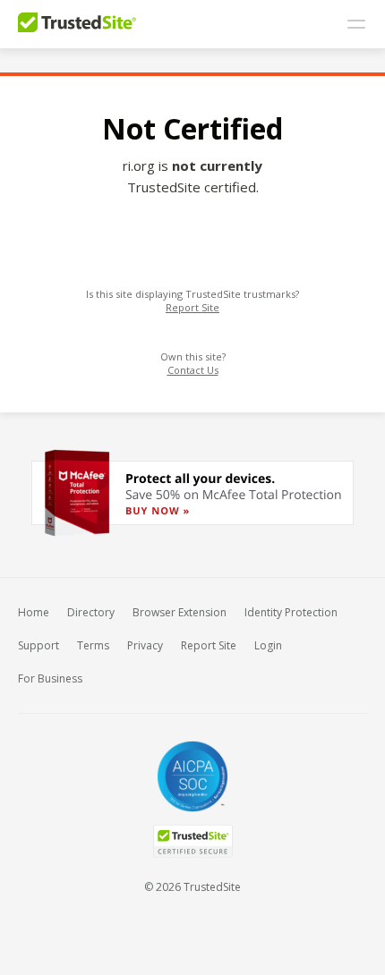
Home (33, 612)
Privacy (145, 645)
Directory (91, 612)
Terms (93, 645)
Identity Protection (291, 612)
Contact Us (192, 370)
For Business (50, 678)
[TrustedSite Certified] (192, 841)
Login (268, 645)
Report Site (192, 307)
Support (38, 645)
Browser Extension (180, 612)
